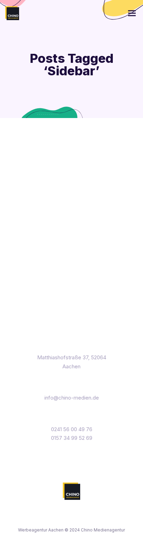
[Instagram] (72, 518)
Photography (75, 216)
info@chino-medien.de (71, 397)
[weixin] (86, 518)
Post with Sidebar (63, 148)
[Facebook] (57, 518)
